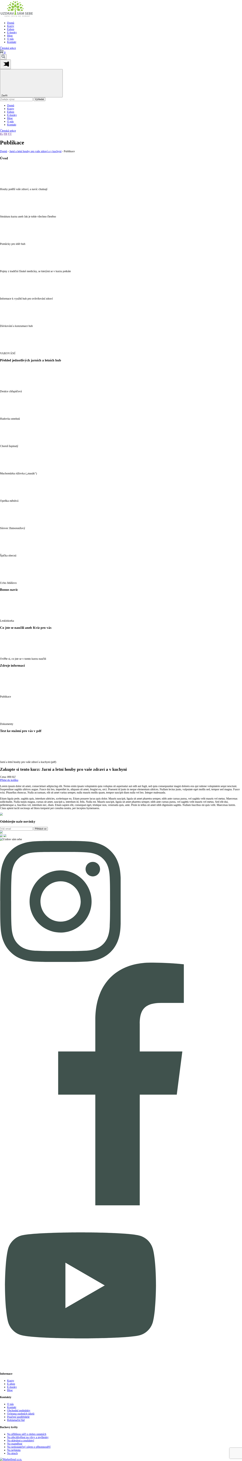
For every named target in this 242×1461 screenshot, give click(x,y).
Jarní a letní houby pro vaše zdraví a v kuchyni (35, 151)
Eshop (10, 29)
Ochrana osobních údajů (20, 1413)
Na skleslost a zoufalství (20, 1440)
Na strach (12, 1453)
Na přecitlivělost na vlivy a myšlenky (28, 1437)
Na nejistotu (14, 1450)
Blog (10, 35)
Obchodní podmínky (18, 1410)
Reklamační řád (16, 1420)
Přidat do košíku (9, 780)
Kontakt (11, 42)
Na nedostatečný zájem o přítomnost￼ (28, 1446)
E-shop (11, 1383)
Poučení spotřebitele (18, 1416)
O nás (10, 38)
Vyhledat (39, 99)
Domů (10, 22)
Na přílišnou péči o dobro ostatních (26, 1434)
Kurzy (10, 26)
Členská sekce (8, 48)
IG (1, 133)
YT (10, 133)
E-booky (12, 32)
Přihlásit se (40, 828)
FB (5, 133)
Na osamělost (14, 1443)
